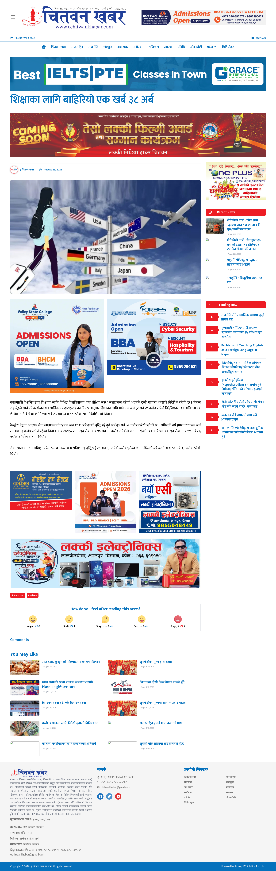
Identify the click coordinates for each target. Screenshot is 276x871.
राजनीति (188, 782)
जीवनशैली (231, 798)
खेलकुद (230, 782)
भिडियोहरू (189, 803)
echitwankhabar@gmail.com (27, 854)
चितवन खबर (190, 777)
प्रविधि (187, 798)
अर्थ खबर (188, 787)
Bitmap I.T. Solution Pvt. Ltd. (249, 866)
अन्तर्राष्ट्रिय (231, 777)
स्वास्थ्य (229, 792)
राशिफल (188, 792)
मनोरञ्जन (230, 787)
